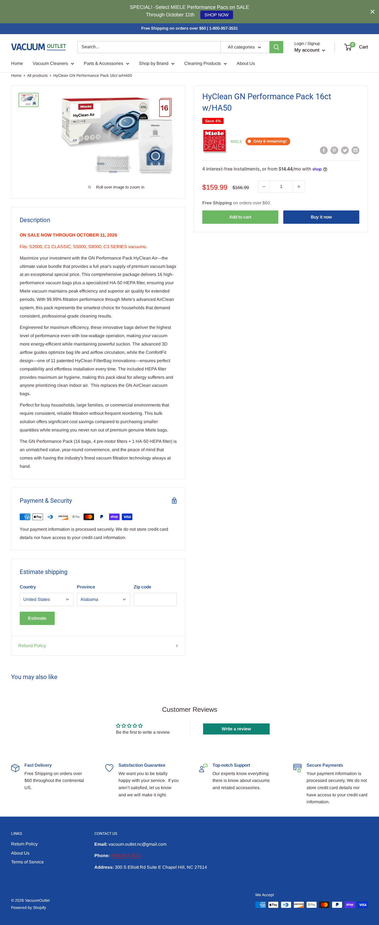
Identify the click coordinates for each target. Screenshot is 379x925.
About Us (246, 63)
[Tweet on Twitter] (345, 150)
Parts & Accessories (103, 63)
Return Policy (24, 844)
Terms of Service (27, 862)
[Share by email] (355, 150)
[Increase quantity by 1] (299, 186)
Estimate (37, 618)
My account (307, 50)
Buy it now (321, 217)
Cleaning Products (202, 63)
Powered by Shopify (28, 907)
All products (37, 75)
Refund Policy (32, 645)
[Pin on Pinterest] (334, 150)
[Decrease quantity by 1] (264, 186)
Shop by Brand (153, 63)
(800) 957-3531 (126, 855)
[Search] (276, 47)
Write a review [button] (236, 728)
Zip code (142, 587)
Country (28, 587)
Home (17, 63)
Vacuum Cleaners (50, 63)
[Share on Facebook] (324, 150)
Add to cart (240, 217)
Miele (236, 141)
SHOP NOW (216, 14)
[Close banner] (372, 12)
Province (86, 587)
